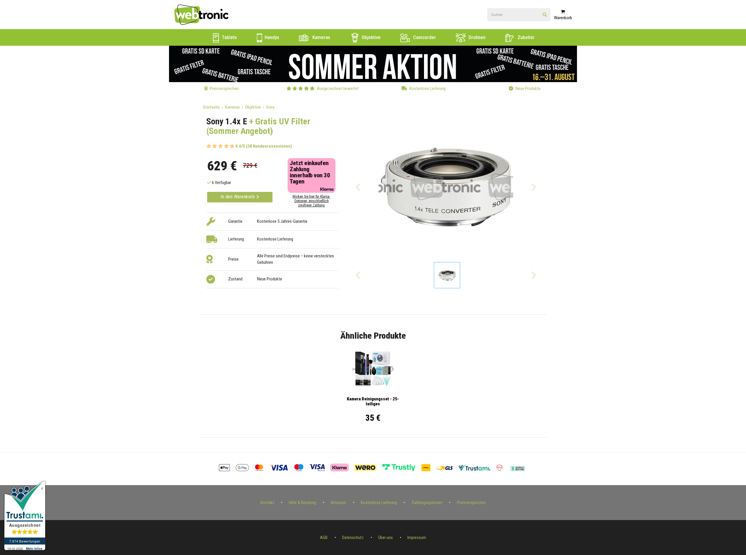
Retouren (338, 502)
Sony (270, 107)
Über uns (385, 537)
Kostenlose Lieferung (379, 502)
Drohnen (476, 37)
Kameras (320, 37)
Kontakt (267, 502)
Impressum (416, 537)
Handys (271, 37)
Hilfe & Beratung (302, 502)
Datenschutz (353, 537)
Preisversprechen (471, 502)
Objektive (370, 37)
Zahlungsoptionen (426, 502)
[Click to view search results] (545, 15)
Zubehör (525, 37)
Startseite (211, 107)
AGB (324, 537)
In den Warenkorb (238, 196)
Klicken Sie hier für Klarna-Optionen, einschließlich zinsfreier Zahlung (311, 201)
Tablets (229, 37)
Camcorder (424, 37)
